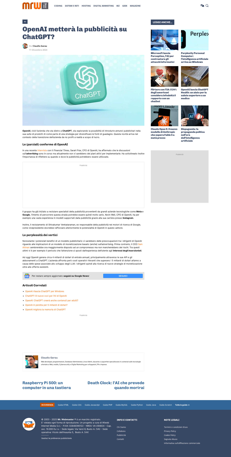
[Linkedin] (123, 46)
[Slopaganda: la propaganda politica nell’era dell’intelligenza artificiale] (195, 115)
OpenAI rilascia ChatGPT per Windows (44, 291)
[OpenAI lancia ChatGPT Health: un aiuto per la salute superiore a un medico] (195, 76)
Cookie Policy (170, 435)
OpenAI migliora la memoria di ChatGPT (45, 309)
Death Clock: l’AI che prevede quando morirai (116, 385)
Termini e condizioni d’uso (176, 427)
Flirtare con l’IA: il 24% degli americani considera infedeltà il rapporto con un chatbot (164, 95)
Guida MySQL (122, 405)
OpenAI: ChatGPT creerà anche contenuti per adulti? (51, 300)
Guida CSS (76, 405)
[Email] (141, 46)
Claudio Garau (40, 46)
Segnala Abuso (170, 439)
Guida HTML (63, 405)
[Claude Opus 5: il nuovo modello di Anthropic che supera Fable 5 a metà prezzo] (164, 115)
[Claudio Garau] (25, 46)
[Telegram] (135, 46)
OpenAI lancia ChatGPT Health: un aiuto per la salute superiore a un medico (194, 94)
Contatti (120, 439)
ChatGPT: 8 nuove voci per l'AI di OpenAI (46, 295)
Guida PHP (107, 405)
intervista (42, 150)
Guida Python (137, 405)
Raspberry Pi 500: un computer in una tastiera (46, 385)
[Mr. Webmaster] (28, 424)
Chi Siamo (121, 427)
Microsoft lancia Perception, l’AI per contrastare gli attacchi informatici (162, 57)
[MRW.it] (35, 5)
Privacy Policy (170, 431)
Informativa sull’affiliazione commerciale (182, 443)
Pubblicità (121, 435)
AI (25, 21)
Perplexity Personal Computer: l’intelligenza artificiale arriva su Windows (194, 57)
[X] (117, 46)
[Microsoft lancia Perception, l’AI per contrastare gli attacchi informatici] (164, 40)
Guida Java (151, 405)
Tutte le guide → (182, 405)
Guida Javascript (92, 405)
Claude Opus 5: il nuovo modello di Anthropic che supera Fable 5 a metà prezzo (164, 133)
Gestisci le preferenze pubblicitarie (56, 438)
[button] (207, 5)
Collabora (121, 431)
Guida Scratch (165, 405)
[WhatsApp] (129, 46)
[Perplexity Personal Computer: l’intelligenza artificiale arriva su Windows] (195, 40)
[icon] (202, 6)
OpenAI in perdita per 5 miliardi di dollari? (46, 305)
